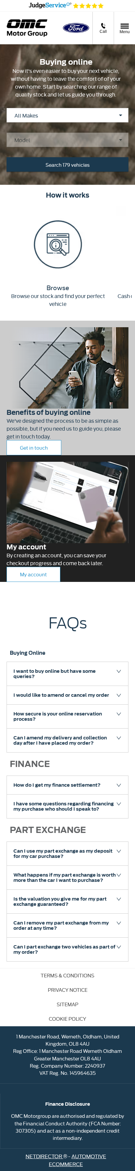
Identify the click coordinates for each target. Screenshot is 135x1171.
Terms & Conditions (67, 975)
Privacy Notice (67, 989)
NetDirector (44, 1156)
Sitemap (67, 1004)
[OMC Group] (27, 28)
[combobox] (67, 115)
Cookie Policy (67, 1018)
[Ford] (76, 28)
